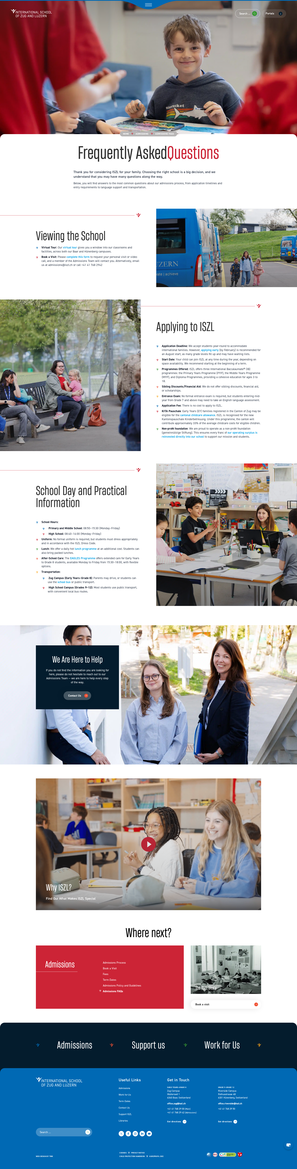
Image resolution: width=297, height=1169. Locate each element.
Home (126, 134)
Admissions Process (114, 962)
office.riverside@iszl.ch (230, 1103)
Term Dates (109, 980)
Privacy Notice (138, 1153)
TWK (51, 1156)
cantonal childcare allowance (197, 415)
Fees (105, 974)
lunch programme (86, 549)
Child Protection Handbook (132, 1156)
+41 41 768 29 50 (226, 1108)
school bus (64, 582)
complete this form (78, 257)
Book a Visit (110, 968)
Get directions (174, 1121)
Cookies (123, 1153)
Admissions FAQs (113, 991)
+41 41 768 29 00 (179, 1108)
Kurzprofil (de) (156, 1156)
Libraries (123, 1120)
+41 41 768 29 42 (181, 1112)
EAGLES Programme (82, 558)
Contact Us (74, 696)
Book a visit (202, 1004)
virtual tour (70, 247)
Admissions (142, 134)
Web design (41, 1156)
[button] (288, 1145)
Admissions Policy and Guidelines (122, 985)
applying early (210, 350)
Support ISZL (125, 1114)
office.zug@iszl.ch (176, 1103)
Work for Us (125, 1094)
